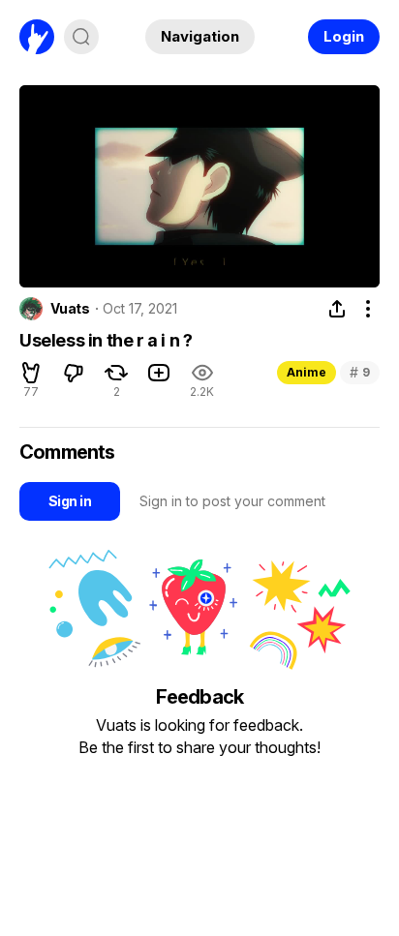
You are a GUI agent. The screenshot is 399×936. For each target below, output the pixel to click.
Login (343, 36)
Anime (306, 372)
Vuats (69, 309)
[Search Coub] (81, 36)
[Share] (337, 308)
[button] (31, 372)
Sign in (69, 501)
